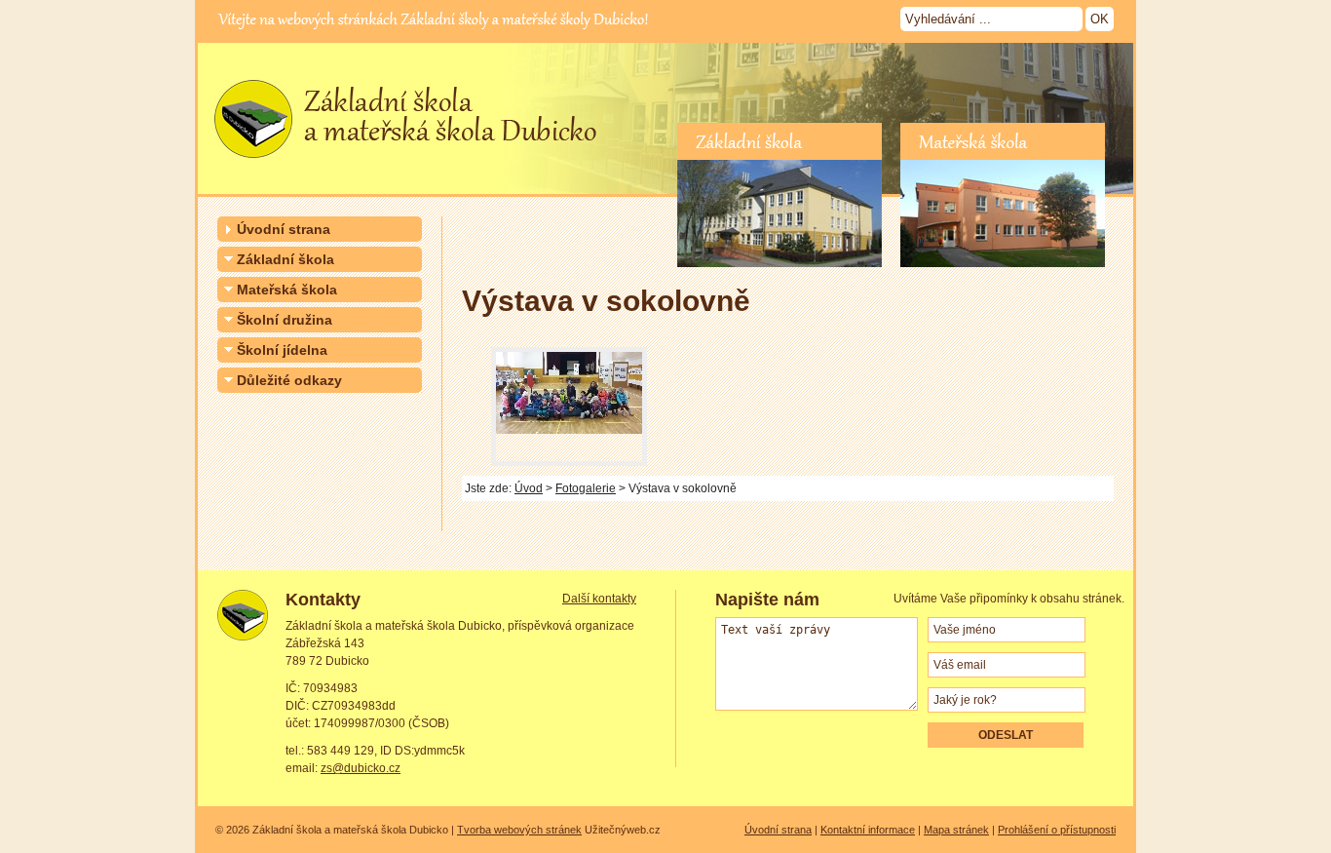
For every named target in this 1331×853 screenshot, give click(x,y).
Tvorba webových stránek (519, 829)
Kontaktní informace (867, 829)
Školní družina (284, 320)
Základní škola (285, 259)
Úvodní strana (283, 229)
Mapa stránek (956, 829)
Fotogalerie (585, 488)
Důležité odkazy (289, 380)
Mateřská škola (287, 289)
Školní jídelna (282, 350)
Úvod (528, 488)
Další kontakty (599, 598)
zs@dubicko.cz (360, 768)
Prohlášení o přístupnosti (1057, 829)
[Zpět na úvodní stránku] (401, 165)
